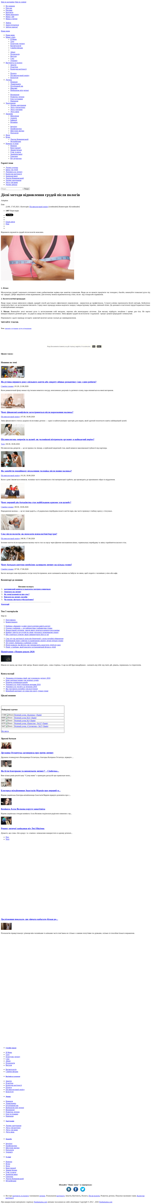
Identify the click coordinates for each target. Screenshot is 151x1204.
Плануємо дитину (17, 44)
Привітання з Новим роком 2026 (18, 651)
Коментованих (11, 622)
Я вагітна (14, 67)
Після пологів (94, 1196)
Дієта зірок (14, 112)
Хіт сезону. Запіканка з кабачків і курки (21, 643)
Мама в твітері (11, 19)
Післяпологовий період (19, 75)
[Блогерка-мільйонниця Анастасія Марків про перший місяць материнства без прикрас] (6, 786)
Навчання (14, 101)
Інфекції (13, 120)
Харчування (10, 103)
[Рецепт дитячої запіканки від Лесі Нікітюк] (6, 824)
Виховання (14, 95)
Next (7, 839)
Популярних (11, 620)
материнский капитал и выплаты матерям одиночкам (27, 589)
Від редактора (16, 158)
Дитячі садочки (12, 168)
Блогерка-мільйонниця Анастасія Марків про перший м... (31, 790)
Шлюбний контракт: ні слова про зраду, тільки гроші (27, 691)
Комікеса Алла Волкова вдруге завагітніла (23, 809)
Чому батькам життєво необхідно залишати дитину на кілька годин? (36, 564)
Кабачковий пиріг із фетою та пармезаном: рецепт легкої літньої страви (34, 641)
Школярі (13, 88)
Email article (10, 222)
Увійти (8, 23)
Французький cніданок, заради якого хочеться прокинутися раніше (33, 630)
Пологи (13, 73)
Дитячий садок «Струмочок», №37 (28, 726)
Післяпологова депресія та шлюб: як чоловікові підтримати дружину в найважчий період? (47, 439)
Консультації (15, 148)
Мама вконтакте (12, 14)
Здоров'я (13, 61)
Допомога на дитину (14, 172)
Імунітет (13, 127)
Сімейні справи (7, 386)
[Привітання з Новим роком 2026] (6, 661)
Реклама (9, 10)
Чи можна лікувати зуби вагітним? (19, 600)
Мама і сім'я (10, 37)
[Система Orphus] (75, 348)
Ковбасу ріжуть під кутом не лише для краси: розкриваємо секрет (32, 632)
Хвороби (9, 114)
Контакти (9, 12)
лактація (7, 328)
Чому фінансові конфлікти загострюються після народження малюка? (37, 412)
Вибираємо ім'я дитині (19, 90)
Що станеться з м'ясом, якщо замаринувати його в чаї (27, 634)
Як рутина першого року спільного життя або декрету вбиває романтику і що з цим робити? (48, 382)
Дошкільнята (15, 84)
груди (21, 328)
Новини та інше (12, 144)
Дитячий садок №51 (22, 718)
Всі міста (5, 731)
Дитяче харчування (18, 105)
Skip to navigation (8, 2)
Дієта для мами (16, 109)
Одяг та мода (15, 152)
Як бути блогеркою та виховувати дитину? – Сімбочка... (30, 771)
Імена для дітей (12, 170)
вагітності (61, 1196)
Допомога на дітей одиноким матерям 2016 (23, 684)
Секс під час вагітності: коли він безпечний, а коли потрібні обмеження (34, 639)
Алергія (13, 118)
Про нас (9, 8)
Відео (8, 137)
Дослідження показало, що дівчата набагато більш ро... (29, 919)
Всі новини (10, 6)
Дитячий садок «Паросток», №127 (28, 723)
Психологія (14, 54)
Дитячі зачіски (11, 185)
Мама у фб (10, 17)
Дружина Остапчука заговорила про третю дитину (27, 752)
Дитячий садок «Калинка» (25, 715)
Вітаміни (14, 122)
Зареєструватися (12, 25)
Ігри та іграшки (16, 99)
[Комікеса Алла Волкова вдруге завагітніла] (6, 804)
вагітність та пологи (21, 1196)
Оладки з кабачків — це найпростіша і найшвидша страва (29, 628)
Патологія (14, 133)
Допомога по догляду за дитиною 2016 (21, 687)
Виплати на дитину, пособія (15, 597)
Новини (13, 146)
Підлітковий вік (16, 86)
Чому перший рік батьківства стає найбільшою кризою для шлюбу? (36, 502)
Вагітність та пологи (14, 63)
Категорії (5, 604)
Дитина (9, 80)
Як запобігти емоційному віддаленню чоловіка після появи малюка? (36, 471)
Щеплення (14, 116)
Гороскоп (14, 156)
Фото (8, 135)
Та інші (8, 1157)
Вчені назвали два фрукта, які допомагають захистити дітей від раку (33, 645)
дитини (42, 1196)
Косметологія (15, 46)
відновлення (27, 328)
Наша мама (5, 31)
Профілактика (16, 129)
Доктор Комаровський (19, 139)
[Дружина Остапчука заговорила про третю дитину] (6, 748)
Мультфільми (15, 141)
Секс (12, 58)
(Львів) (39, 715)
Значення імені (16, 154)
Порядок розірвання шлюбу (17, 682)
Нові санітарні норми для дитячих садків (22, 680)
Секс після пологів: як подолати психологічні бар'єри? (29, 534)
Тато (12, 41)
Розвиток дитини (17, 97)
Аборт (12, 52)
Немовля (13, 82)
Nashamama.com (40, 1202)
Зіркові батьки (16, 150)
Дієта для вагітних (17, 107)
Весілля (13, 56)
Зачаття (13, 65)
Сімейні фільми (16, 48)
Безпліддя (14, 78)
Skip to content (20, 2)
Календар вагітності (18, 69)
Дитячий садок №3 (21, 721)
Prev (7, 837)
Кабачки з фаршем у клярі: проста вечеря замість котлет (28, 626)
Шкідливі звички (17, 131)
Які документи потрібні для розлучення (22, 689)
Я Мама (13, 39)
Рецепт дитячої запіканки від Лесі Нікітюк (22, 828)
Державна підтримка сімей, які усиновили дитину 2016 (28, 678)
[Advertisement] (18, 879)
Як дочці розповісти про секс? (16, 594)
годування (14, 328)
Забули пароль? (12, 27)
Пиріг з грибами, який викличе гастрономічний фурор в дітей (31, 647)
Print (7, 224)
